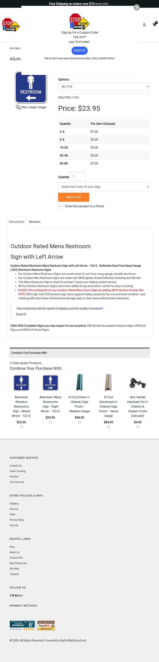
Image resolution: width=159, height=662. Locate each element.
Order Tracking (18, 471)
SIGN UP (80, 50)
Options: (63, 79)
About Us (14, 552)
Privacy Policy (17, 520)
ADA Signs (15, 48)
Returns (14, 509)
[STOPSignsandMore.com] (11, 24)
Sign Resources (18, 563)
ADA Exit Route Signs (36, 329)
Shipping (14, 503)
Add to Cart (73, 197)
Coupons (14, 574)
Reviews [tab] (35, 222)
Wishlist (14, 476)
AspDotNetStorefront (73, 640)
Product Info (16, 557)
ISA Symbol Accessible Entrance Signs (110, 325)
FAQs (12, 514)
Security (14, 525)
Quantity (63, 177)
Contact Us (16, 465)
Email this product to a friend (84, 206)
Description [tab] (16, 222)
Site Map (14, 568)
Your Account (17, 482)
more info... (102, 4)
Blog (12, 547)
